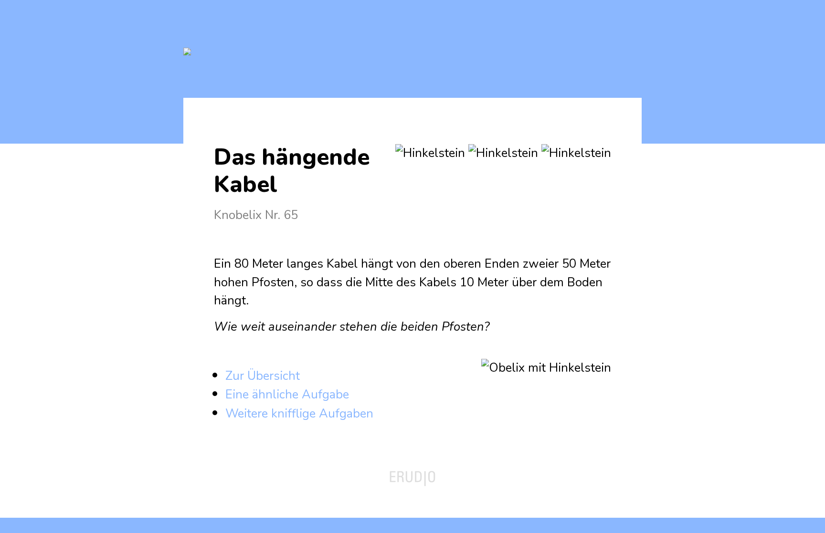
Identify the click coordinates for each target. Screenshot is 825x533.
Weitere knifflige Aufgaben (299, 413)
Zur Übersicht (262, 375)
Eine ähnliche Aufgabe (287, 394)
